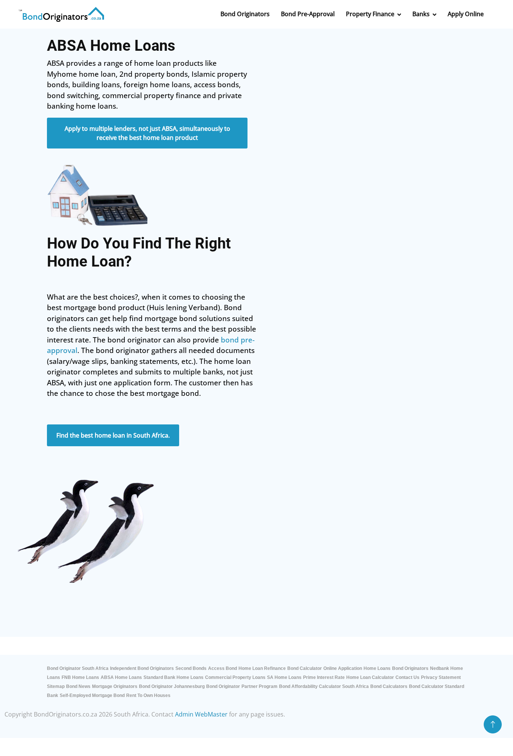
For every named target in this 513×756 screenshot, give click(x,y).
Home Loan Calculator (370, 677)
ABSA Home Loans (121, 677)
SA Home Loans (284, 677)
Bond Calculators (388, 686)
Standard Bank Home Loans (173, 677)
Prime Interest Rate (324, 677)
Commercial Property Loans (235, 677)
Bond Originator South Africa (78, 668)
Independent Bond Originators (142, 668)
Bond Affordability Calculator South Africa (324, 686)
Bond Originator (223, 686)
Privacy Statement (441, 677)
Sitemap (56, 686)
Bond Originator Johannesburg (172, 686)
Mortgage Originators (114, 686)
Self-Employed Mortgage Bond (92, 695)
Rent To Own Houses (148, 695)
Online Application (342, 668)
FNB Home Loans (80, 677)
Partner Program (259, 686)
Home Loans (377, 668)
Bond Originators (410, 668)
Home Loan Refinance (262, 668)
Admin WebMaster (201, 714)
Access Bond (222, 668)
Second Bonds (191, 668)
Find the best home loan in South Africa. (113, 435)
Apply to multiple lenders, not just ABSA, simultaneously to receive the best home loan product (147, 133)
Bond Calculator (304, 668)
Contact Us (407, 677)
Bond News (78, 686)
